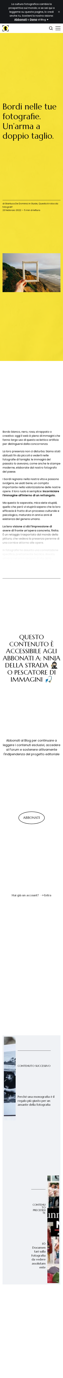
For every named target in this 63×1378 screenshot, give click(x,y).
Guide (34, 203)
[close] (59, 12)
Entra (47, 895)
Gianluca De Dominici (16, 203)
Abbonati (31, 818)
